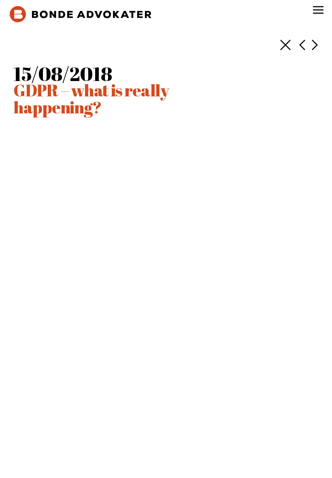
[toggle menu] (318, 10)
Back (285, 44)
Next (302, 44)
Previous (314, 44)
